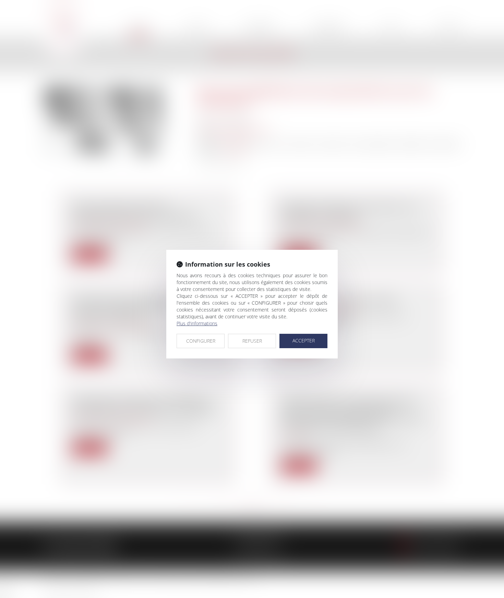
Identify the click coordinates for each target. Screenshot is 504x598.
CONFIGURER (200, 341)
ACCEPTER (303, 340)
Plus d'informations (197, 323)
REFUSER (252, 341)
